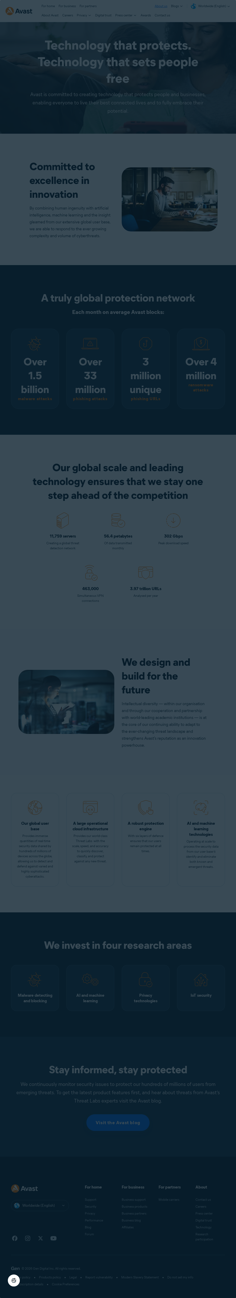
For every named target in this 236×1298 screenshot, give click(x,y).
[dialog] (118, 649)
